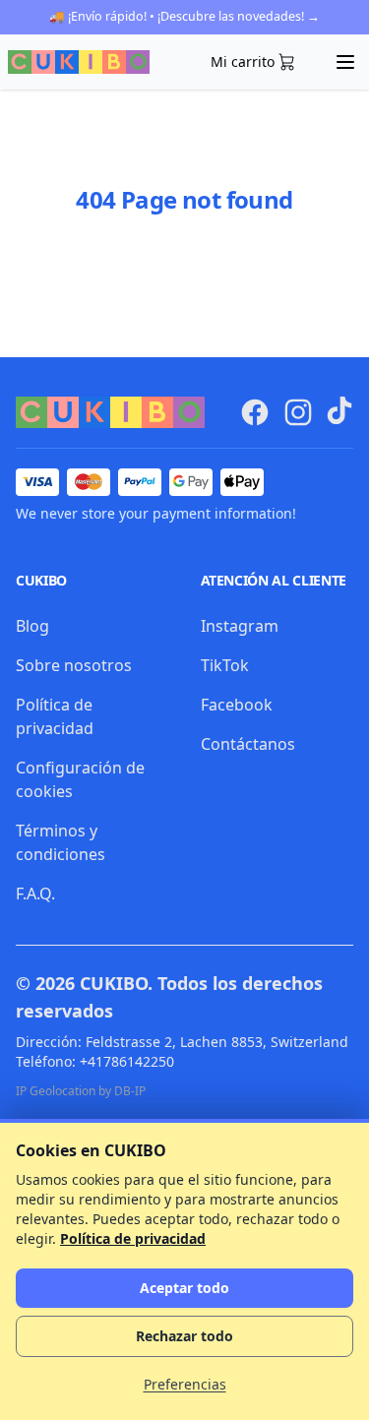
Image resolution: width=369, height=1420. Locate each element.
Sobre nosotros (74, 665)
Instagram (239, 626)
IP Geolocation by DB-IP (81, 1090)
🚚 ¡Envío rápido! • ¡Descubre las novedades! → (184, 16)
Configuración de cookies (80, 779)
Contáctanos (248, 744)
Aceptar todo (184, 1287)
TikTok (225, 665)
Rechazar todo (184, 1336)
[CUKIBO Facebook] (255, 412)
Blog (32, 626)
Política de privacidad (133, 1238)
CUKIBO (114, 983)
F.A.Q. (35, 893)
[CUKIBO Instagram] (298, 412)
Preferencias (185, 1384)
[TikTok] (339, 410)
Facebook (237, 704)
